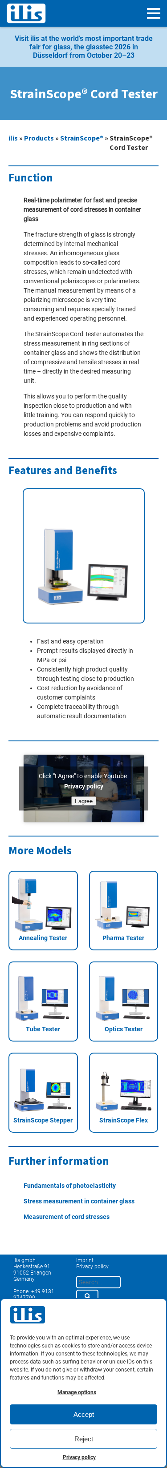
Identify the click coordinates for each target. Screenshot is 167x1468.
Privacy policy (79, 1457)
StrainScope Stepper (43, 1120)
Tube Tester (43, 1029)
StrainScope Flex (123, 1120)
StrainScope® (81, 137)
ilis (13, 137)
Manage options (76, 1392)
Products (39, 137)
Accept (83, 1414)
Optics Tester (124, 1029)
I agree (84, 800)
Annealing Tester (43, 937)
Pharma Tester (123, 937)
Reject (83, 1439)
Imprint (85, 1260)
